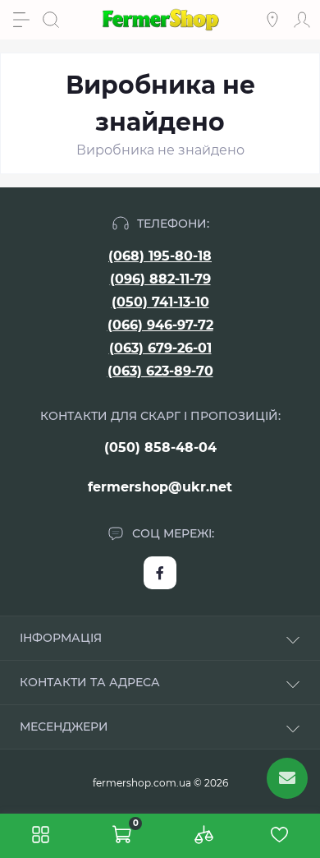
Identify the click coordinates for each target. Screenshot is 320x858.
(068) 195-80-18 (160, 256)
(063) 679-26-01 (160, 348)
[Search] (51, 20)
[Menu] (21, 20)
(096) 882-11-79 (160, 279)
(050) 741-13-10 (160, 302)
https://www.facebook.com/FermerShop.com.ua (160, 572)
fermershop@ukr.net (160, 487)
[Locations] (272, 20)
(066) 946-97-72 (160, 325)
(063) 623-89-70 (160, 371)
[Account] (302, 20)
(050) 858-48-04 (160, 447)
